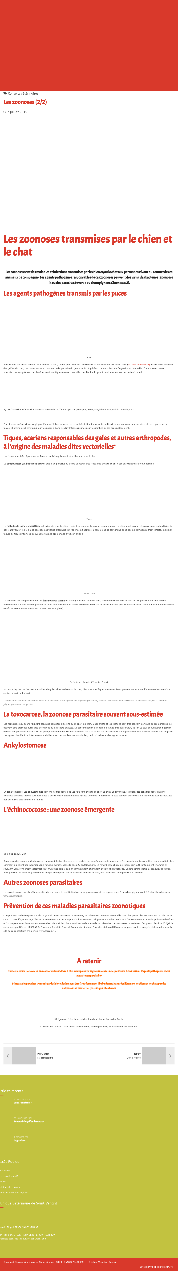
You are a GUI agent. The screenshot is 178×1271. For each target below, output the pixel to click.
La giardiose (19, 1140)
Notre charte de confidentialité (156, 1267)
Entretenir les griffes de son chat (29, 1121)
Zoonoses (166, 277)
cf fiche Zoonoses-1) (139, 364)
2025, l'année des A (23, 1102)
